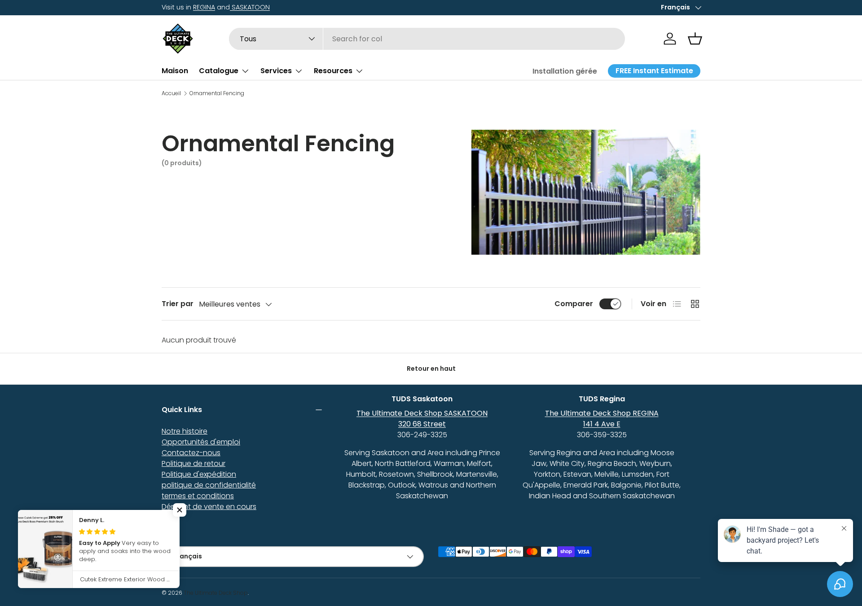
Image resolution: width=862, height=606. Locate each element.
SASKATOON (250, 7)
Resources (333, 71)
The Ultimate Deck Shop (216, 593)
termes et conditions (198, 496)
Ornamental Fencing (216, 93)
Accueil (171, 93)
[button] (695, 38)
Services (276, 71)
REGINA (204, 7)
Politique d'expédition (199, 474)
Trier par (178, 304)
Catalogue (218, 71)
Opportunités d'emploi (201, 442)
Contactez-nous (191, 453)
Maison (175, 71)
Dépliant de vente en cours (209, 506)
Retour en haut (431, 368)
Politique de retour (193, 463)
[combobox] (427, 39)
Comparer (573, 304)
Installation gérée (564, 71)
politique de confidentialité (209, 485)
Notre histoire (184, 431)
